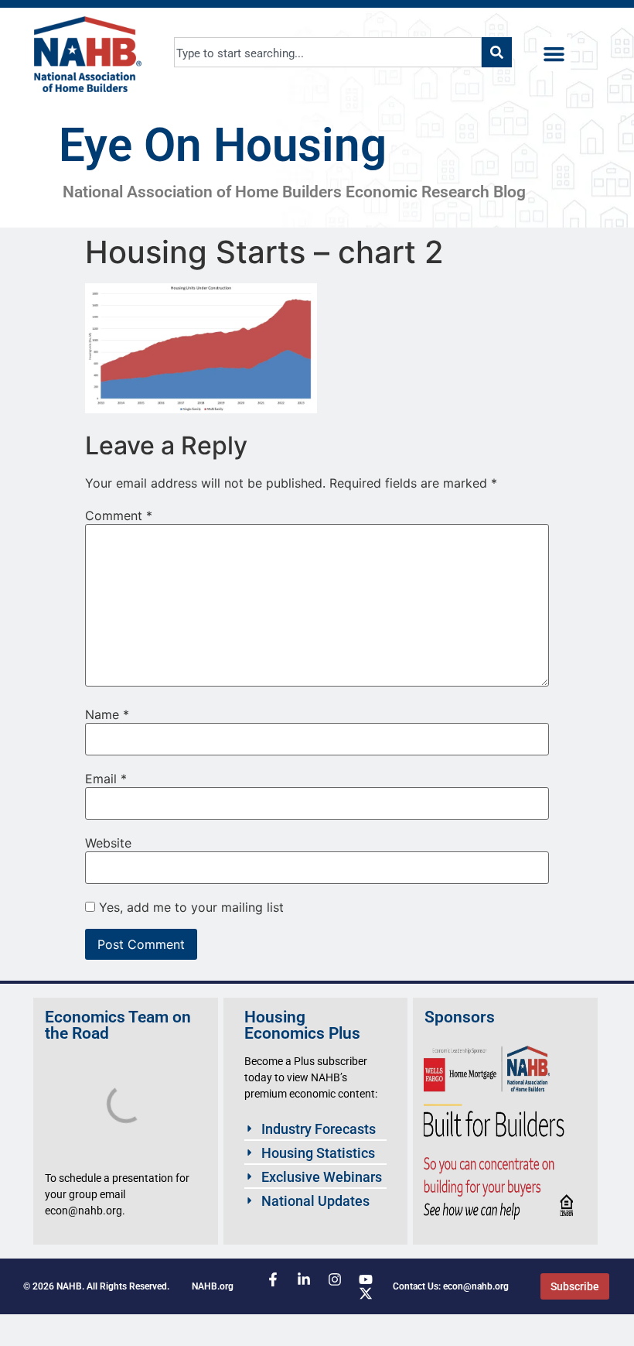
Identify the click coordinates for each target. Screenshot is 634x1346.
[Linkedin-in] (304, 1279)
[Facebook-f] (273, 1279)
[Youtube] (366, 1279)
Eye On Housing (223, 145)
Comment (118, 515)
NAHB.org (212, 1286)
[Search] (497, 52)
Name (107, 714)
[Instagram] (335, 1279)
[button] (554, 54)
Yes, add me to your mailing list (189, 907)
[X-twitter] (366, 1293)
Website (108, 843)
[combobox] (328, 52)
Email (106, 778)
